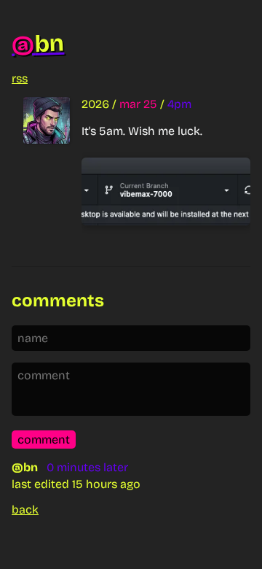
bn (37, 44)
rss (20, 78)
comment (43, 439)
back (25, 509)
